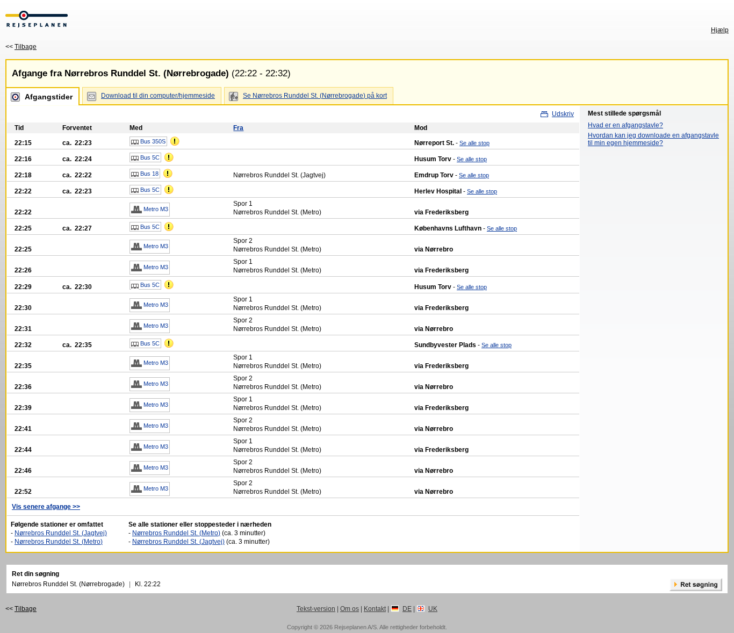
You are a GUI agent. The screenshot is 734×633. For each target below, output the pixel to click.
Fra (238, 128)
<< (21, 47)
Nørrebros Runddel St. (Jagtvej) (61, 533)
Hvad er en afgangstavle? (625, 125)
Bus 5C (149, 157)
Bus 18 (149, 173)
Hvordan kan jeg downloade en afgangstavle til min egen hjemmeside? (653, 139)
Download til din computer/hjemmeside (158, 95)
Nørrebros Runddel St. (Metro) (59, 541)
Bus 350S (152, 141)
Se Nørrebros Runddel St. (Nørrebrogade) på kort (315, 95)
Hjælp (720, 30)
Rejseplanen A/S (355, 627)
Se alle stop (474, 143)
